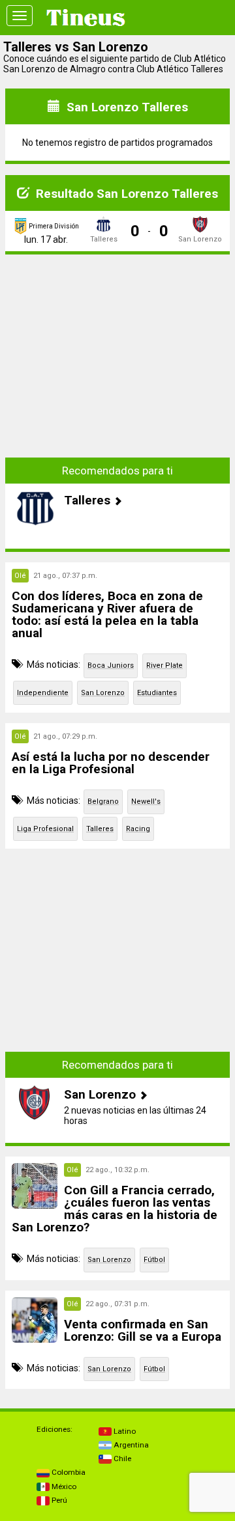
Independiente (43, 693)
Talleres (100, 829)
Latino (124, 1431)
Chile (121, 1458)
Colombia (68, 1472)
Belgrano (103, 801)
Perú (58, 1500)
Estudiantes (157, 693)
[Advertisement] (117, 346)
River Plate (164, 665)
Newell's (146, 801)
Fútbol (154, 1259)
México (63, 1486)
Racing (138, 829)
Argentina (130, 1444)
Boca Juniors (110, 665)
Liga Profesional (45, 829)
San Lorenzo (103, 693)
